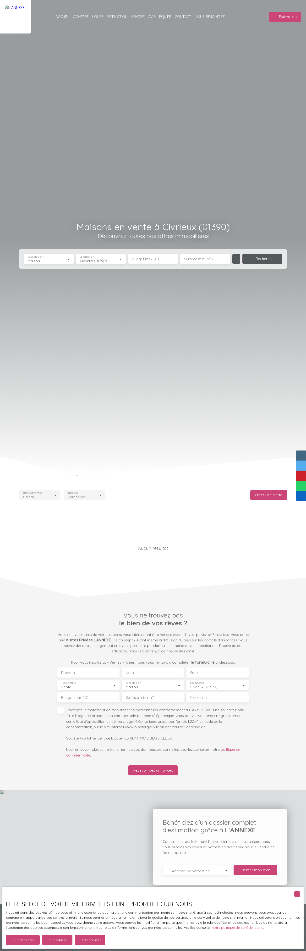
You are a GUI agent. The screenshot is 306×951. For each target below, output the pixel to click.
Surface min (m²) (198, 259)
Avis (152, 16)
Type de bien (35, 256)
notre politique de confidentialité (237, 927)
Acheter (81, 16)
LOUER (98, 16)
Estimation (117, 16)
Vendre (138, 16)
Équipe (165, 16)
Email (194, 672)
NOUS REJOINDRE (210, 16)
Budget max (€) (145, 259)
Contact (183, 16)
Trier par (73, 492)
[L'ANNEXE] (15, 16)
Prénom (68, 672)
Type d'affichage (33, 492)
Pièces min (199, 697)
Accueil (62, 16)
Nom (130, 672)
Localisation (87, 256)
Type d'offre (68, 682)
